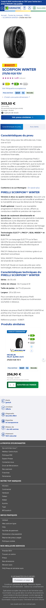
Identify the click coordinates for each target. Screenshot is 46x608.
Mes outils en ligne (9, 524)
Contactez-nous (8, 462)
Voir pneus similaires (21, 117)
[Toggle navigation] (2, 8)
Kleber (4, 500)
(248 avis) (22, 78)
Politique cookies (8, 541)
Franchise (5, 473)
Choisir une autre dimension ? (17, 97)
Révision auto (7, 565)
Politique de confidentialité (12, 587)
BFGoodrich (6, 510)
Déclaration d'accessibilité (12, 534)
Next (43, 359)
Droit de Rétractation (10, 466)
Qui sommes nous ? (9, 448)
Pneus (4, 558)
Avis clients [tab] (34, 127)
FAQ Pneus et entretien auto (13, 568)
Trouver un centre (9, 554)
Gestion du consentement (34, 587)
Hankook (5, 493)
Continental (6, 489)
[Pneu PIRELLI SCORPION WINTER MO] (14, 41)
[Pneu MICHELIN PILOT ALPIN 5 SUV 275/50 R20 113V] (19, 341)
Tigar (4, 507)
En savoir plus (34, 188)
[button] (31, 346)
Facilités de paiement (10, 531)
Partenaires (6, 476)
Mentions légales (34, 584)
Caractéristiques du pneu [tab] (11, 127)
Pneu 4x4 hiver (8, 93)
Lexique (5, 520)
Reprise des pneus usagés (11, 538)
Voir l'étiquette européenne (14, 88)
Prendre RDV (7, 551)
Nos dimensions (8, 561)
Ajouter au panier (26, 385)
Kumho (5, 503)
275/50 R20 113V (12, 73)
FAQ (3, 527)
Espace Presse (7, 459)
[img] (31, 346)
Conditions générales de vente (15, 584)
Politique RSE (7, 455)
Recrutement (7, 469)
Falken (4, 496)
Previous (2, 359)
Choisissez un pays (22, 580)
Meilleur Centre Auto (10, 452)
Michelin (5, 486)
